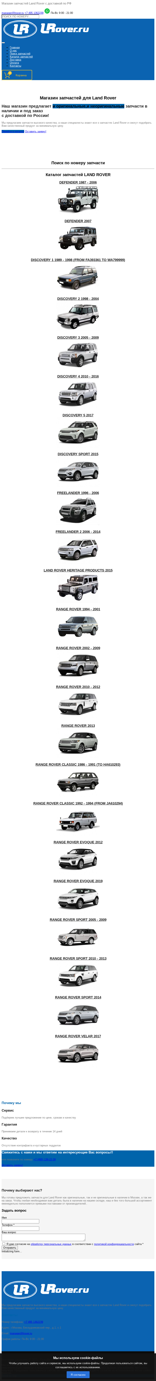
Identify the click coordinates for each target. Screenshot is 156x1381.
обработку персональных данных (51, 1244)
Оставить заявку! (35, 131)
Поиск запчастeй (20, 53)
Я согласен (78, 1374)
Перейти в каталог (13, 131)
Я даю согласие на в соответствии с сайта (74, 1244)
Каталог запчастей (21, 56)
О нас (13, 50)
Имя (4, 1217)
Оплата (14, 62)
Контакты (15, 65)
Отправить (9, 1247)
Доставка (15, 59)
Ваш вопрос (9, 1232)
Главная (15, 47)
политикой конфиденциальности (114, 1244)
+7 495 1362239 (34, 12)
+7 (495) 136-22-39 (45, 1159)
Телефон (8, 1224)
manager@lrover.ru (13, 12)
